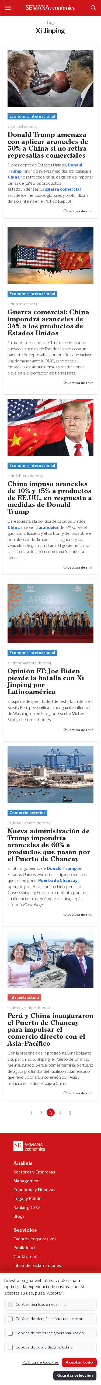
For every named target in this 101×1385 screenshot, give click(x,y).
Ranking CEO (26, 1207)
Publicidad (24, 1248)
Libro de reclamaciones (37, 1265)
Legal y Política (28, 1199)
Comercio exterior (27, 813)
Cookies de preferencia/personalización (49, 1333)
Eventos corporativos (34, 1239)
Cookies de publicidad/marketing (44, 1347)
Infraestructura (24, 997)
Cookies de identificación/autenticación (49, 1319)
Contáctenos (26, 1257)
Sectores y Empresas (34, 1172)
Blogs (19, 1216)
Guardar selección (75, 1375)
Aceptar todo (79, 1362)
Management (26, 1181)
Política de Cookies (40, 1362)
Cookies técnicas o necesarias (41, 1305)
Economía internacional (32, 116)
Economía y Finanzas (34, 1190)
